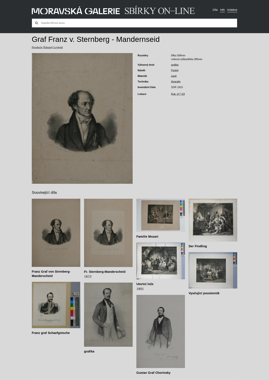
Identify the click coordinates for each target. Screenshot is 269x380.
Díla (215, 9)
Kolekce (232, 9)
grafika (175, 64)
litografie (176, 81)
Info (222, 9)
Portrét (174, 70)
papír (174, 76)
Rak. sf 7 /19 (178, 94)
